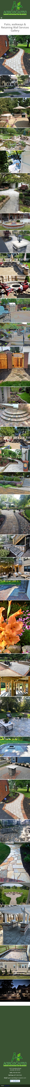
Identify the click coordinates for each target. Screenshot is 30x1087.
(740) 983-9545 (16, 1072)
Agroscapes (7, 1085)
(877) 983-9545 (18, 1075)
